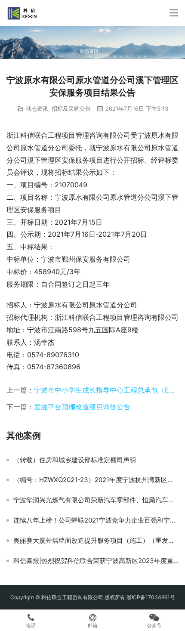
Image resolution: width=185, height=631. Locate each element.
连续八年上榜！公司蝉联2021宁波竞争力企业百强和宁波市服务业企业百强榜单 (96, 520)
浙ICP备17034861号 (150, 597)
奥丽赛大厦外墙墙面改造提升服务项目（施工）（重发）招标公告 (96, 540)
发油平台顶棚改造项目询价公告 (82, 406)
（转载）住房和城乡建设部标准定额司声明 (74, 460)
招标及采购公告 (71, 108)
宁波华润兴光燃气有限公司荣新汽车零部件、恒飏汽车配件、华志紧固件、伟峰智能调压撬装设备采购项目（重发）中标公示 (96, 500)
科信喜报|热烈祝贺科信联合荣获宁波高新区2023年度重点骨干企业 (96, 561)
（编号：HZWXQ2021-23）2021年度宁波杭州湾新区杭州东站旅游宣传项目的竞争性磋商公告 (96, 480)
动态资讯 (37, 108)
